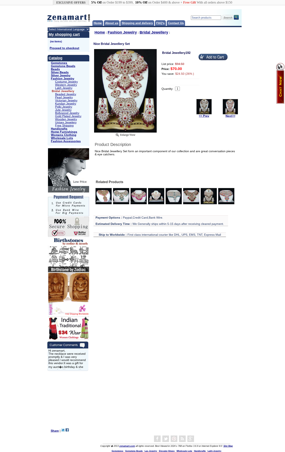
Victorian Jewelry (66, 100)
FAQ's (160, 23)
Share (55, 430)
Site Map (228, 446)
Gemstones (59, 63)
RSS (182, 439)
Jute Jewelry (63, 109)
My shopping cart (64, 34)
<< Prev (204, 116)
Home (98, 23)
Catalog (55, 58)
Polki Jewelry (63, 106)
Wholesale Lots (62, 138)
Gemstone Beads (63, 66)
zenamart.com (127, 446)
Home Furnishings (64, 131)
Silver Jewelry (61, 75)
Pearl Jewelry (64, 97)
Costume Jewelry (66, 81)
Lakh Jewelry (63, 88)
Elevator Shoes (167, 451)
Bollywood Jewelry (67, 113)
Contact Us (176, 23)
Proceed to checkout (64, 48)
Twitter (165, 439)
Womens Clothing (63, 135)
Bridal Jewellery (154, 32)
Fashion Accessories (66, 141)
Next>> (230, 116)
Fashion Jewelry (62, 78)
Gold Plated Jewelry (68, 116)
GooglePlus (190, 439)
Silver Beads (60, 72)
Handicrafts (59, 128)
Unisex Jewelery (66, 122)
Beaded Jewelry (65, 94)
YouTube (174, 439)
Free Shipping (64, 125)
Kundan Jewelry (65, 103)
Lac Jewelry (151, 451)
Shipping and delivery (137, 23)
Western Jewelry (66, 84)
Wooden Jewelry (66, 119)
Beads (55, 69)
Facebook (157, 439)
